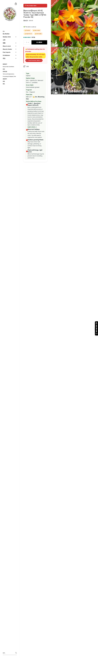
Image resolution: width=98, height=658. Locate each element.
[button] (27, 37)
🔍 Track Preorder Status (33, 60)
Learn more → (32, 127)
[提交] (16, 653)
